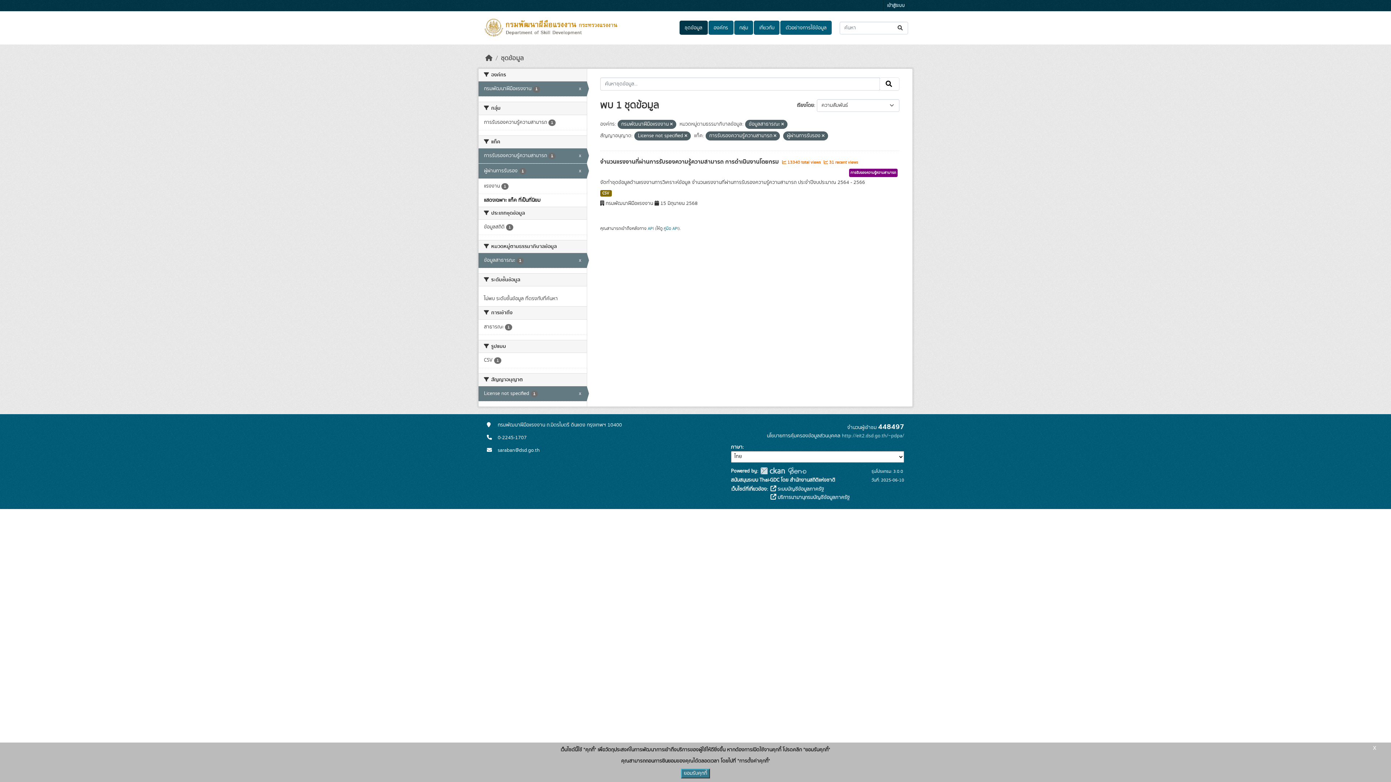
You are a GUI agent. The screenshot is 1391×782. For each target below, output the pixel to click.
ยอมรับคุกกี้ (695, 773)
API (651, 228)
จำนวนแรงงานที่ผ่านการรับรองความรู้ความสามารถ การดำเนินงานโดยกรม (690, 162)
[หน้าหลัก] (489, 58)
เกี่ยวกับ (766, 27)
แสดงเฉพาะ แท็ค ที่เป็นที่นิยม (512, 200)
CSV (605, 193)
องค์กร (721, 27)
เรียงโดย (805, 105)
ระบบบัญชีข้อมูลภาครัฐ (800, 489)
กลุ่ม (743, 27)
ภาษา (737, 447)
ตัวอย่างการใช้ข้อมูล (806, 27)
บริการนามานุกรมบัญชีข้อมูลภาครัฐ (813, 497)
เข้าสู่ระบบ (896, 5)
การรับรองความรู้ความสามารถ (873, 172)
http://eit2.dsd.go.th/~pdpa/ (873, 436)
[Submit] (900, 28)
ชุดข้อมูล (693, 27)
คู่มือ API (671, 228)
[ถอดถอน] (671, 124)
